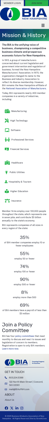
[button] (12, 3)
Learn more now (10, 348)
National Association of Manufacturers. (26, 88)
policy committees (24, 336)
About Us (9, 400)
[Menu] (43, 25)
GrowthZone (41, 419)
